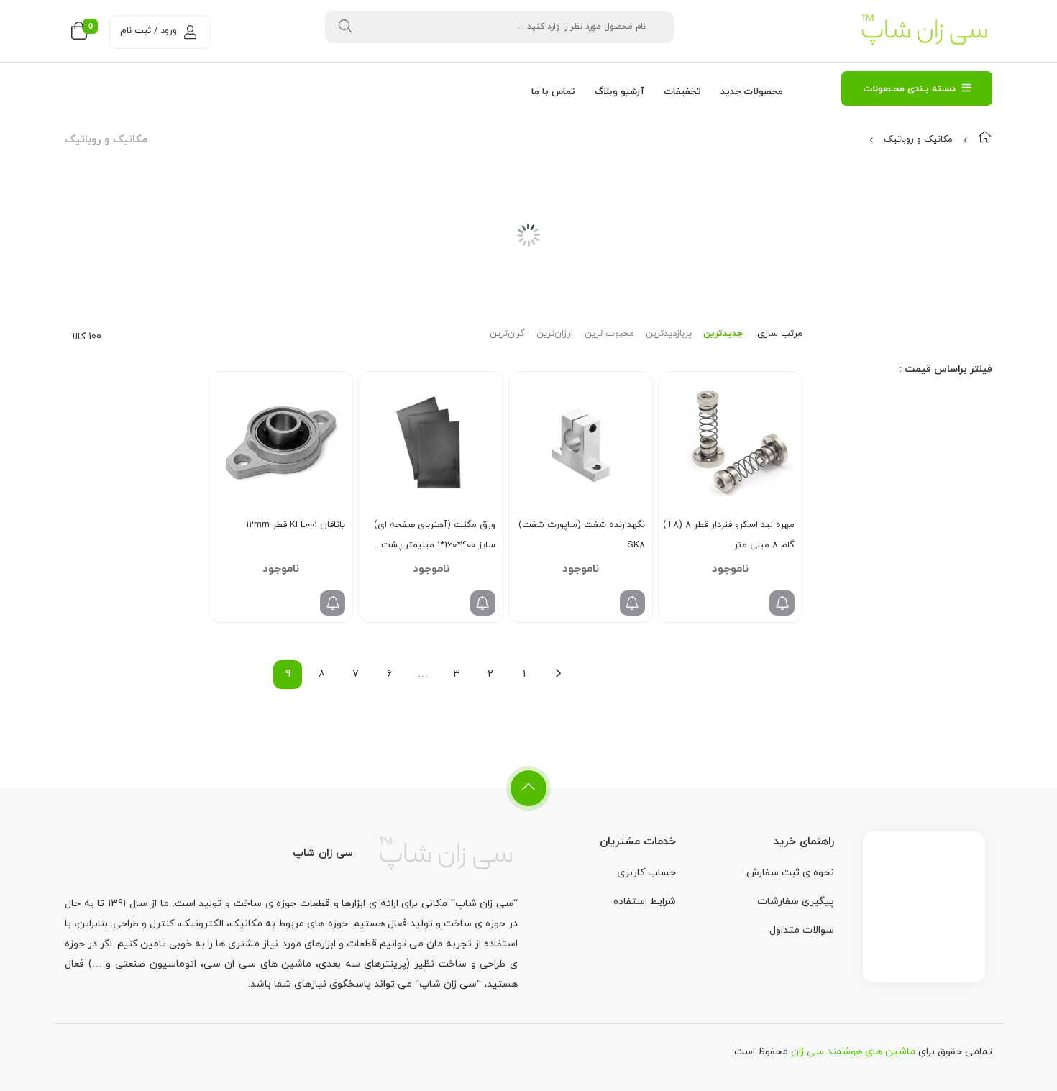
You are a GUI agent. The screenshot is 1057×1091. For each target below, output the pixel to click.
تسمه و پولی (940, 240)
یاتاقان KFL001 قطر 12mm (295, 525)
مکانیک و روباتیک (918, 139)
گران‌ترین (507, 333)
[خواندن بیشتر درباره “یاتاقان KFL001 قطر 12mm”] (332, 603)
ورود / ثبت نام (148, 30)
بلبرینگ (950, 222)
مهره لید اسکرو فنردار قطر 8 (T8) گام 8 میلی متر (729, 535)
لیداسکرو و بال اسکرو (924, 278)
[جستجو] (345, 27)
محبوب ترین (609, 333)
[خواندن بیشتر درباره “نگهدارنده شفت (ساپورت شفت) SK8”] (632, 603)
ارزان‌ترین (554, 333)
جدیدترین (723, 333)
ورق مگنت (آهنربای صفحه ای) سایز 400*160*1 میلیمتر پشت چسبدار (434, 537)
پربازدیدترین (669, 333)
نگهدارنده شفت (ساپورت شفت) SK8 (581, 535)
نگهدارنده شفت (934, 297)
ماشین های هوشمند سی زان (853, 1052)
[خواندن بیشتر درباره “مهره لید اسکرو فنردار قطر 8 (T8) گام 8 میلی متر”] (782, 603)
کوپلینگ (948, 259)
